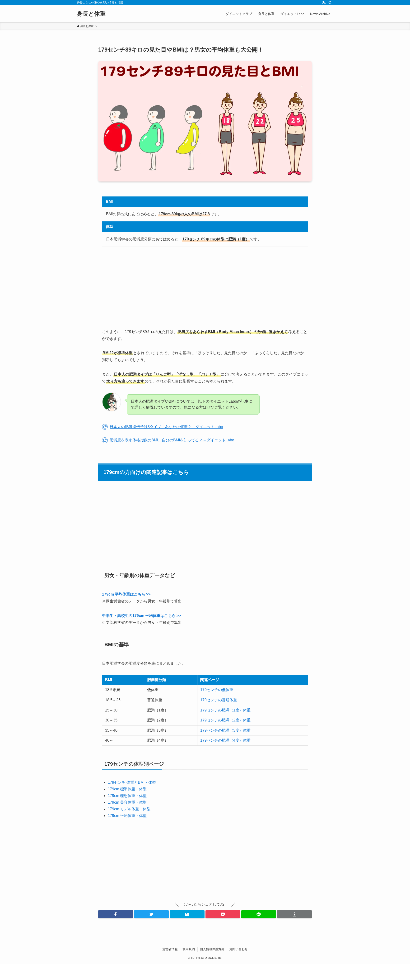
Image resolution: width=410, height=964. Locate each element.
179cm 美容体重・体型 (127, 802)
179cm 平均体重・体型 (127, 816)
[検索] (330, 2)
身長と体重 (91, 14)
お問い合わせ (238, 949)
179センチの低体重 (216, 690)
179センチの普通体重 (218, 700)
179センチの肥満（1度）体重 (225, 710)
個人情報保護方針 (212, 949)
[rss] (324, 2)
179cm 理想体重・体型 (127, 796)
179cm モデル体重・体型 (129, 809)
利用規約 (188, 949)
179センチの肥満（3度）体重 (225, 730)
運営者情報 (170, 949)
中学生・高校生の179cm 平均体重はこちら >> (141, 616)
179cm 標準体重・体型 (127, 789)
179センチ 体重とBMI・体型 (132, 782)
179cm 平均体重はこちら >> (126, 594)
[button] (115, 914)
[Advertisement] (205, 287)
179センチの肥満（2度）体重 (225, 720)
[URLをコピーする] (294, 914)
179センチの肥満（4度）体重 (225, 740)
